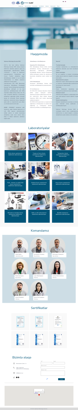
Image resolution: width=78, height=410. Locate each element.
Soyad (54, 361)
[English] (65, 2)
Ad (41, 361)
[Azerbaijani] (63, 2)
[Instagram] (18, 377)
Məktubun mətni (43, 369)
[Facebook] (16, 377)
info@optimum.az (19, 373)
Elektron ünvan (43, 365)
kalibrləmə (59, 214)
